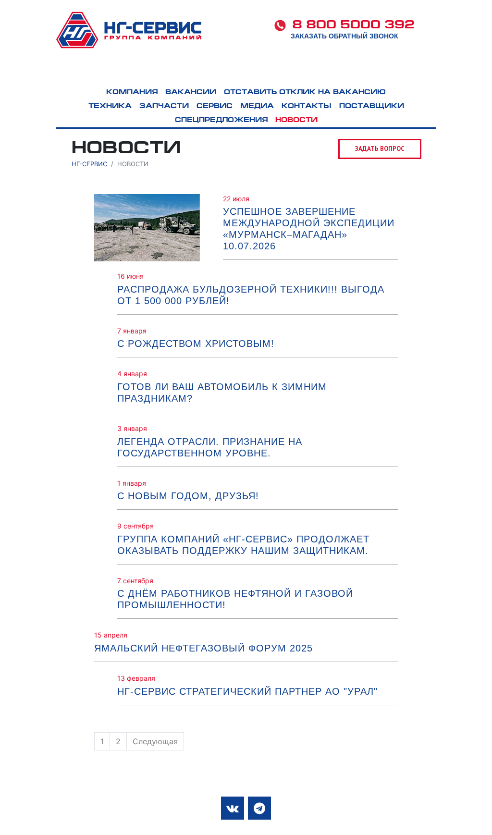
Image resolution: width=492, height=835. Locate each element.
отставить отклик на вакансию (305, 92)
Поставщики (371, 106)
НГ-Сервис (89, 164)
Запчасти (245, 71)
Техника (171, 71)
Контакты (444, 71)
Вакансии (190, 92)
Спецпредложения (221, 120)
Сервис (314, 71)
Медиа (375, 71)
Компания (95, 71)
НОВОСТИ (296, 120)
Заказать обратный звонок (344, 36)
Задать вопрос (380, 149)
